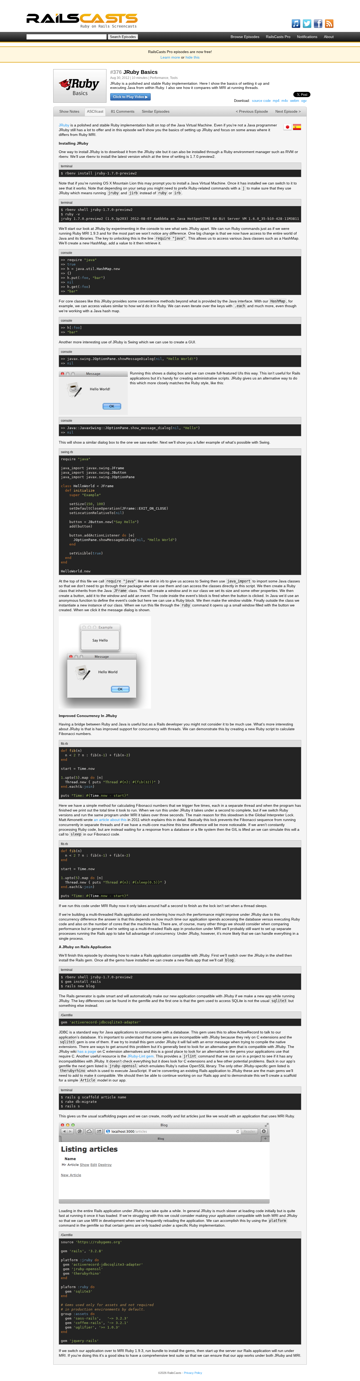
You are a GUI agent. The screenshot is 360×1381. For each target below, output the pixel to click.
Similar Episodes (155, 111)
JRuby (64, 125)
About (329, 37)
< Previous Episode (252, 111)
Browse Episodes (245, 37)
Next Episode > (288, 111)
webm (294, 101)
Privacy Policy (193, 1372)
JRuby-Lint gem (140, 1056)
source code (261, 101)
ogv (304, 101)
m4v (284, 101)
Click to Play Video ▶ (130, 97)
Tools (174, 78)
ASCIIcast (95, 111)
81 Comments (122, 111)
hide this (193, 57)
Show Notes (69, 111)
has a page (86, 1051)
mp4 (276, 101)
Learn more (170, 57)
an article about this (110, 820)
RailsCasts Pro (278, 37)
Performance (159, 78)
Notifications (307, 37)
